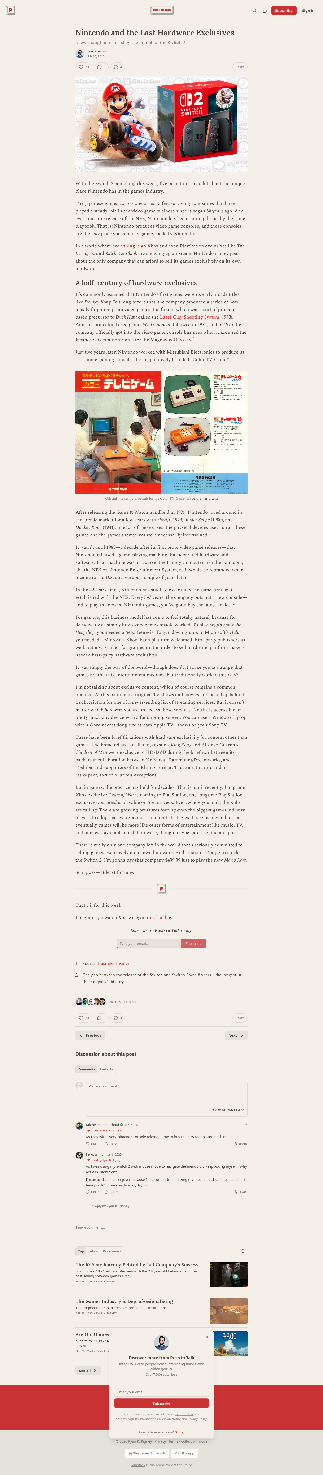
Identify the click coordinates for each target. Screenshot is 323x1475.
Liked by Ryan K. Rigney (106, 1130)
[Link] (69, 283)
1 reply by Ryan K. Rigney (110, 1206)
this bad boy (159, 917)
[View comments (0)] (121, 1287)
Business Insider (113, 963)
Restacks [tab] (106, 1069)
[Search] (254, 10)
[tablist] (95, 1069)
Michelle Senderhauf (102, 1124)
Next (232, 1035)
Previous (93, 1035)
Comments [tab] (86, 1069)
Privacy (160, 1441)
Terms (173, 1441)
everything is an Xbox (135, 246)
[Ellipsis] (245, 1124)
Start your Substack (149, 1453)
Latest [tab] (93, 1251)
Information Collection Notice (160, 1419)
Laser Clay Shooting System (189, 317)
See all (85, 1370)
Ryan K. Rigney (97, 51)
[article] (161, 1276)
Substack (138, 1465)
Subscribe (284, 10)
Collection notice (194, 1441)
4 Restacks (130, 1002)
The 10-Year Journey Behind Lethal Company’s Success (136, 1265)
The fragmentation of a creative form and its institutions (120, 1307)
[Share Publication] (265, 10)
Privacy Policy (197, 1419)
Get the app (184, 1453)
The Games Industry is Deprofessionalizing (124, 1301)
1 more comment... (90, 1227)
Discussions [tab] (112, 1251)
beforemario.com (205, 498)
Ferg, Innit (94, 1154)
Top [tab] (81, 1251)
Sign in (308, 10)
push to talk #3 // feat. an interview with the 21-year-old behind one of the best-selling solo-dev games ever (136, 1273)
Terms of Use (184, 1414)
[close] (207, 1337)
